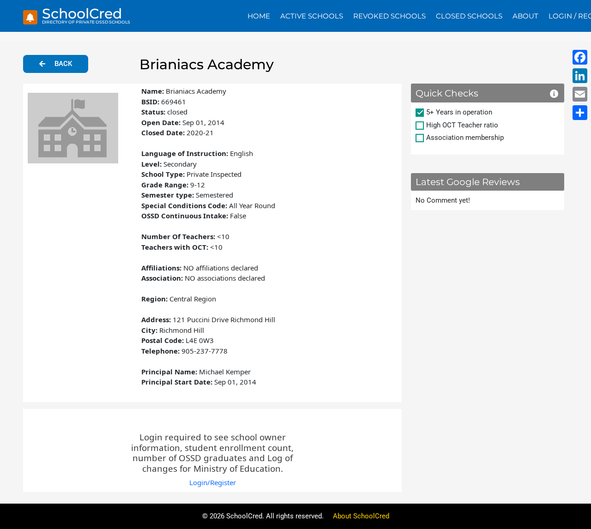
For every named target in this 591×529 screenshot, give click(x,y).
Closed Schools (469, 16)
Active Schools (311, 16)
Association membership (465, 137)
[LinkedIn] (580, 75)
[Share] (580, 112)
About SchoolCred (361, 516)
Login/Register (212, 482)
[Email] (580, 94)
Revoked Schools (389, 16)
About (525, 16)
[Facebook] (580, 57)
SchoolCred (82, 13)
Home (258, 16)
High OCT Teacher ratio (462, 125)
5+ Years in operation (459, 112)
